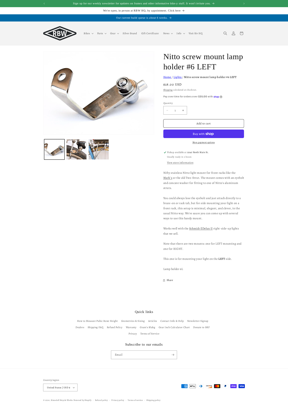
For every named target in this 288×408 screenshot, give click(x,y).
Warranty (131, 327)
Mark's (167, 178)
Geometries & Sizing (133, 321)
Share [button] (170, 280)
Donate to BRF (201, 327)
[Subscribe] (173, 354)
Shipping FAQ (96, 327)
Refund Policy (114, 327)
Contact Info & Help (172, 321)
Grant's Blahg (147, 327)
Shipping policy (153, 400)
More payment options (203, 142)
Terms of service (135, 400)
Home (167, 77)
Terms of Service (150, 333)
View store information (180, 162)
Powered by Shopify (83, 400)
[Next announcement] (244, 3)
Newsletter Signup (197, 321)
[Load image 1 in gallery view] (54, 149)
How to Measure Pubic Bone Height (97, 321)
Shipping (168, 89)
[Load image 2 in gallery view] (76, 149)
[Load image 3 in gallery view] (98, 149)
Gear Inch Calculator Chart (174, 327)
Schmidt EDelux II (201, 229)
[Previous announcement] (44, 3)
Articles (152, 321)
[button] (88, 33)
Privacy (132, 333)
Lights (178, 77)
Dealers (80, 327)
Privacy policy (117, 400)
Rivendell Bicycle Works (62, 400)
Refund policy (101, 400)
